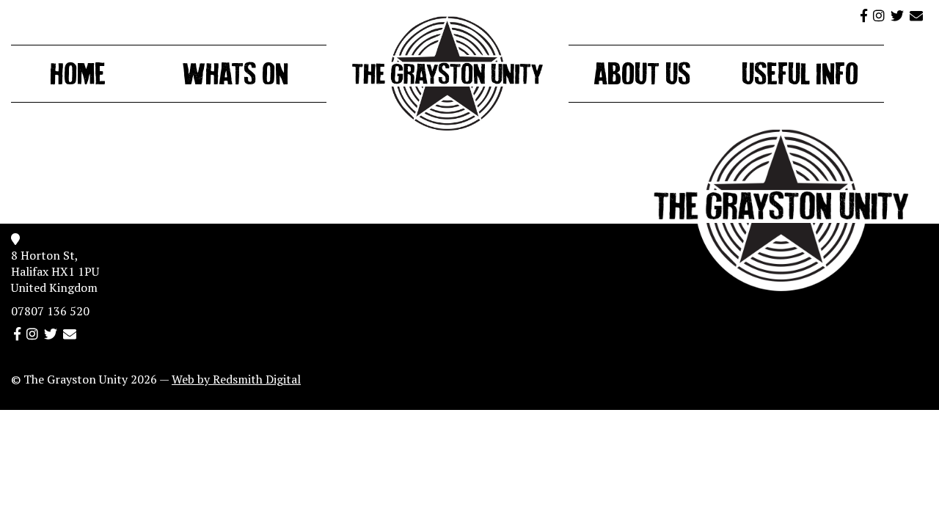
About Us (642, 77)
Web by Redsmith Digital (236, 379)
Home (78, 77)
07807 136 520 (50, 311)
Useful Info (800, 77)
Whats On (235, 77)
